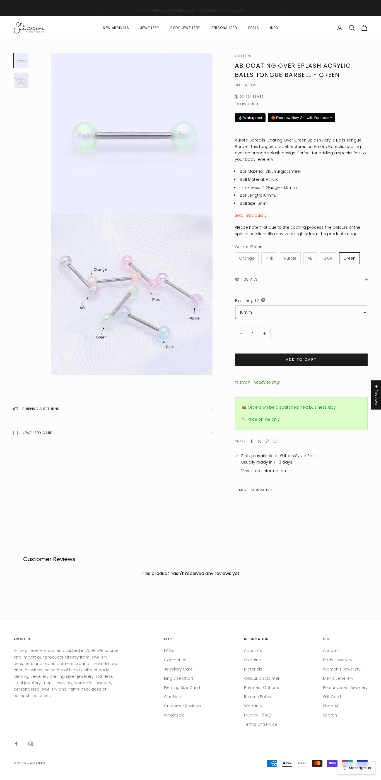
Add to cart (301, 359)
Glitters (243, 55)
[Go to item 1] (21, 60)
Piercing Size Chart (182, 687)
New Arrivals (116, 27)
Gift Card (332, 696)
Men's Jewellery (338, 678)
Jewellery (149, 27)
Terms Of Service (260, 724)
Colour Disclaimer (261, 678)
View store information (263, 471)
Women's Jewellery (342, 669)
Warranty (253, 706)
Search (330, 715)
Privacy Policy (257, 715)
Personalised (224, 27)
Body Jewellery (185, 27)
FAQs (169, 650)
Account (331, 650)
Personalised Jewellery (345, 687)
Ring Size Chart (178, 678)
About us (253, 650)
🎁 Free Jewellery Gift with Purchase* (301, 117)
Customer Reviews (182, 706)
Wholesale (174, 715)
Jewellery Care (178, 669)
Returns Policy (257, 696)
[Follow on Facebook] (16, 744)
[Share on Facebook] (251, 441)
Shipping (252, 660)
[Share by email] (275, 441)
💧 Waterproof (250, 117)
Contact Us (175, 660)
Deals (253, 27)
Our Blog (172, 696)
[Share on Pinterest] (267, 441)
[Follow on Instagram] (30, 744)
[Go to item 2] (21, 80)
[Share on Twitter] (259, 441)
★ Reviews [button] (376, 395)
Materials (253, 669)
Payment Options (261, 687)
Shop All (331, 706)
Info (274, 27)
